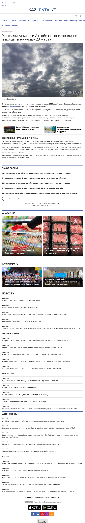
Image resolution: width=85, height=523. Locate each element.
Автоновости (10, 414)
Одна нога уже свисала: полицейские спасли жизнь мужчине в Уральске (30, 381)
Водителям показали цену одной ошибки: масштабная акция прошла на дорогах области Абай (38, 428)
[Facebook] (33, 514)
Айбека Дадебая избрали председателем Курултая (21, 321)
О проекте (29, 498)
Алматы (5, 21)
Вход (51, 205)
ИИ (29, 21)
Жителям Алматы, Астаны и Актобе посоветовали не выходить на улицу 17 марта (36, 183)
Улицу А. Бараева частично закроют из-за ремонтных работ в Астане (29, 451)
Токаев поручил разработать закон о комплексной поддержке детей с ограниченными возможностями (41, 328)
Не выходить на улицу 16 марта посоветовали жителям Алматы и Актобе (32, 188)
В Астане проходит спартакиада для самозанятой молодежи (25, 470)
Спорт (5, 456)
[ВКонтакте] (38, 514)
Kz (5, 5)
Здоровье (58, 21)
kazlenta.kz (14, 106)
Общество (8, 373)
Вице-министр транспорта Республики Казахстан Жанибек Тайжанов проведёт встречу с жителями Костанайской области (40, 436)
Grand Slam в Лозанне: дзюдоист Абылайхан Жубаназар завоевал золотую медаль (34, 477)
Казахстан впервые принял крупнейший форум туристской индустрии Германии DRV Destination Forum (42, 463)
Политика (8, 293)
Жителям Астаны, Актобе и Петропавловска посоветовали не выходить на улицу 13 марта (39, 193)
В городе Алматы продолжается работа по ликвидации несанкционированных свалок (35, 340)
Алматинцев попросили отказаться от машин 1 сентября (24, 402)
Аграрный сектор (70, 21)
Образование (47, 21)
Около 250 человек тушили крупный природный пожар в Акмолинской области (32, 354)
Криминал (36, 21)
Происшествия (10, 333)
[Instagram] (47, 514)
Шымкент (22, 21)
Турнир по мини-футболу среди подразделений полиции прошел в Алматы (31, 484)
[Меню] (3, 16)
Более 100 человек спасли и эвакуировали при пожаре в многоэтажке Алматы (32, 347)
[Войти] (80, 16)
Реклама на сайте (42, 498)
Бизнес (82, 21)
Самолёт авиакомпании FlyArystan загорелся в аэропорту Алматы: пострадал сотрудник (36, 361)
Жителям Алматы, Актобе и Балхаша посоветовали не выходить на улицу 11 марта (36, 173)
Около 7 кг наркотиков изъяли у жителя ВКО (19, 388)
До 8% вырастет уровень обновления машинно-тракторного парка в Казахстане (33, 421)
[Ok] (51, 514)
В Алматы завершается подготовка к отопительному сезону (25, 395)
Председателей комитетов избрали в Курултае (20, 307)
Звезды (15, 25)
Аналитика (8, 213)
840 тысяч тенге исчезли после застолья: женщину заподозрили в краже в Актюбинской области (39, 409)
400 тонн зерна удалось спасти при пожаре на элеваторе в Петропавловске (31, 368)
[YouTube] (42, 514)
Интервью (6, 25)
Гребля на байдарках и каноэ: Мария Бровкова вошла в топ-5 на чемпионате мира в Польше (38, 491)
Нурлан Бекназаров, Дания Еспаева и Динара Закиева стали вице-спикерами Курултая (35, 314)
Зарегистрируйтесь (31, 203)
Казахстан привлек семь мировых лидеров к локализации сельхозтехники (30, 444)
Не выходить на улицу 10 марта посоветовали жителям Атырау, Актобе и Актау (35, 178)
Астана (13, 21)
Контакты (55, 498)
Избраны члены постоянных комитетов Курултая (21, 300)
